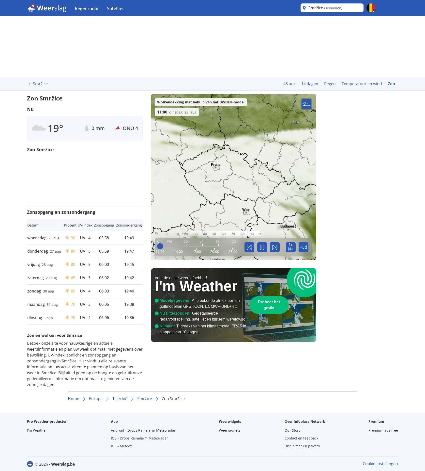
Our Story (292, 430)
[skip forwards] (275, 247)
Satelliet (115, 8)
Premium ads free (383, 430)
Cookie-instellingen (380, 463)
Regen (330, 83)
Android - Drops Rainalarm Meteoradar (143, 430)
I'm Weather (37, 430)
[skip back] (249, 247)
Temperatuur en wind (362, 83)
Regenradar (87, 8)
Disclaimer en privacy (302, 446)
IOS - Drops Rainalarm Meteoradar (139, 438)
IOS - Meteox (121, 446)
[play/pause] (262, 247)
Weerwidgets (229, 430)
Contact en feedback (301, 438)
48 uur (289, 83)
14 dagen (309, 83)
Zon (391, 83)
